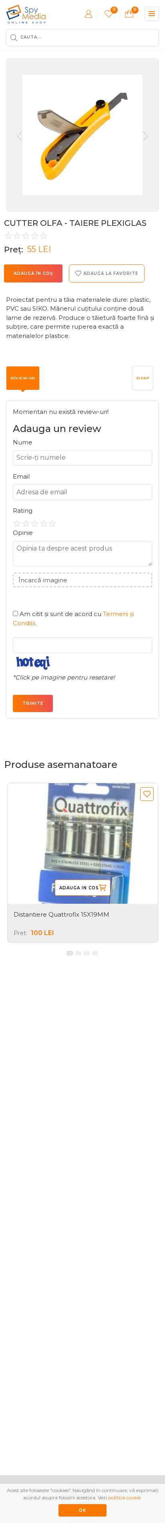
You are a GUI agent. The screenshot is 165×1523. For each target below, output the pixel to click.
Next (145, 135)
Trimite (32, 703)
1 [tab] (70, 953)
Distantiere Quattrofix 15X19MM (61, 914)
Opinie (23, 532)
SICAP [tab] (142, 378)
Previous (20, 135)
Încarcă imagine (42, 580)
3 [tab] (87, 953)
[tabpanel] (82, 862)
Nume (22, 442)
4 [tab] (95, 953)
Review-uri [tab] (22, 378)
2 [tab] (78, 953)
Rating (22, 510)
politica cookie (124, 1497)
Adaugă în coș (33, 273)
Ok (82, 1510)
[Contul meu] (88, 13)
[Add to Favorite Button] (147, 794)
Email (21, 476)
